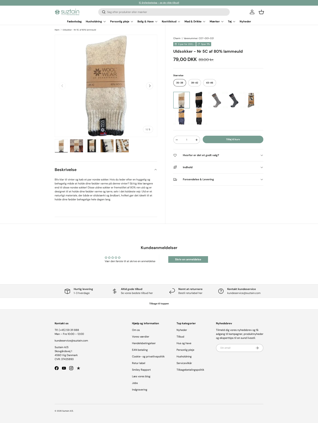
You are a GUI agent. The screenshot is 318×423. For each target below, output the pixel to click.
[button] (261, 12)
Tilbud (180, 336)
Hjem (57, 30)
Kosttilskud (169, 21)
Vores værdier (140, 336)
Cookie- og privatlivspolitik (148, 356)
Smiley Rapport (141, 369)
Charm (177, 38)
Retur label (138, 363)
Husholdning (94, 21)
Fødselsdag (74, 21)
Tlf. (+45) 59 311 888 (67, 330)
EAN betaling (140, 350)
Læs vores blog (141, 376)
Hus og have (184, 343)
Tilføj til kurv (233, 139)
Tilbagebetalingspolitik (190, 369)
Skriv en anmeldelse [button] (188, 259)
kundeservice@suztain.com (71, 340)
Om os (136, 330)
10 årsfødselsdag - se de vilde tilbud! (159, 2)
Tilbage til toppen (159, 303)
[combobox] (164, 12)
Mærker (215, 21)
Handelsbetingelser (144, 343)
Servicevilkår (184, 363)
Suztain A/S (67, 411)
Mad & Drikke (193, 21)
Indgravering (139, 389)
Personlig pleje (119, 21)
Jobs (135, 383)
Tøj (230, 21)
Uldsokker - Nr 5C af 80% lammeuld (79, 30)
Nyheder (245, 21)
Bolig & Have (145, 21)
